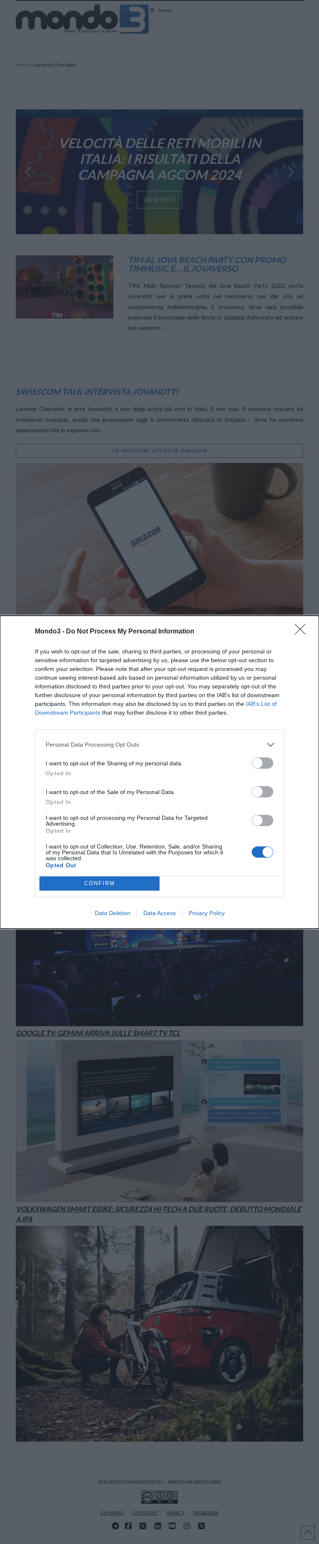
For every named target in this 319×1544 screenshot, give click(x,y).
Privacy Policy (207, 913)
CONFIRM (99, 883)
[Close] (303, 632)
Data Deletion (112, 913)
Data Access (159, 913)
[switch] (262, 763)
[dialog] (159, 772)
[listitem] (159, 744)
